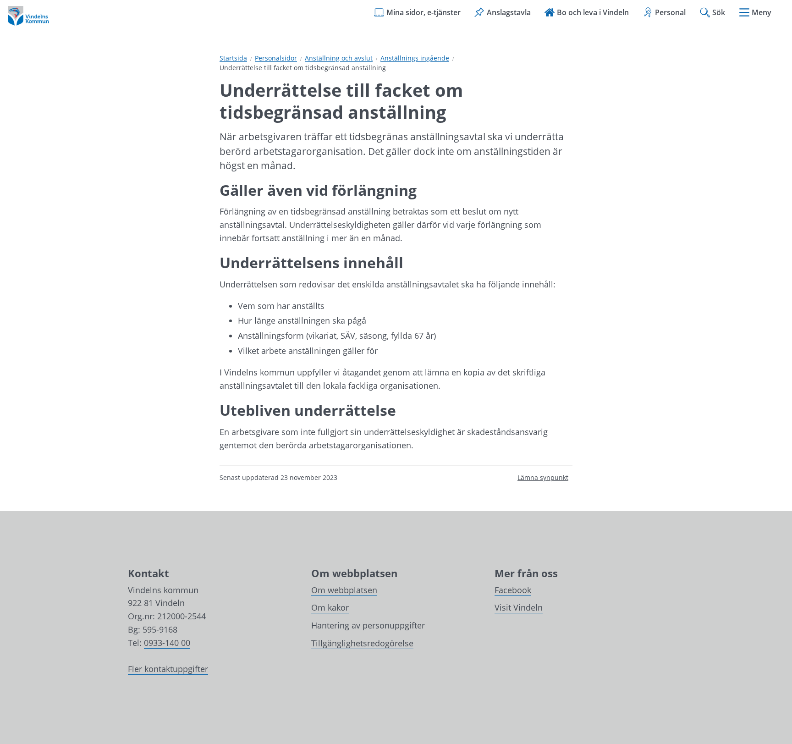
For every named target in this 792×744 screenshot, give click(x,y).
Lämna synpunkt (542, 477)
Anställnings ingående (414, 58)
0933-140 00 (167, 642)
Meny (761, 12)
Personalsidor (276, 58)
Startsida (233, 58)
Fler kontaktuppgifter (168, 668)
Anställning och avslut (339, 58)
